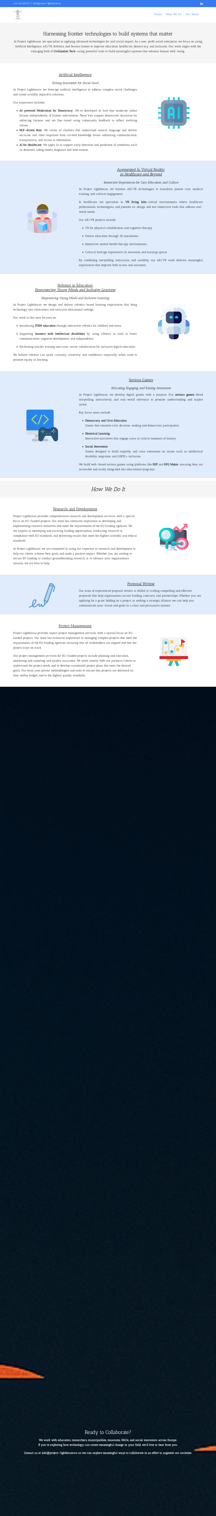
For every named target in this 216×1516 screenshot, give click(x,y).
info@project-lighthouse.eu (47, 3)
